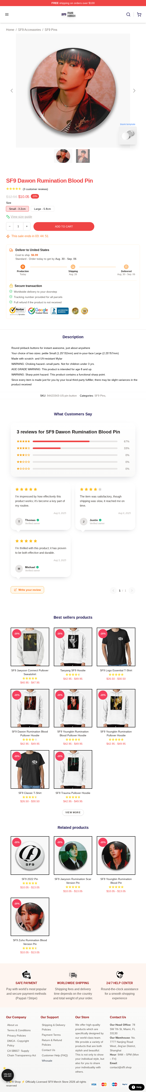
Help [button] (138, 1087)
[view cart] (139, 14)
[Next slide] (134, 91)
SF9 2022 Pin (30, 879)
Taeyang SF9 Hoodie (73, 670)
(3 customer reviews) (35, 189)
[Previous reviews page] (113, 590)
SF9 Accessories (29, 29)
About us (12, 1024)
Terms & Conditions (19, 1030)
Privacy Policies (16, 1035)
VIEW (30, 662)
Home (10, 29)
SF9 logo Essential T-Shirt (116, 670)
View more (73, 812)
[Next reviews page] (132, 590)
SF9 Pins (51, 29)
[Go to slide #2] (83, 156)
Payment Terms (51, 1034)
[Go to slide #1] (63, 156)
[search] (128, 14)
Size (8, 202)
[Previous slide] (12, 91)
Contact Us (48, 1050)
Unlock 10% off (8, 1075)
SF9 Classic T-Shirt (29, 792)
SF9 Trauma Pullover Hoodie (73, 792)
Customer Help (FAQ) (55, 1055)
